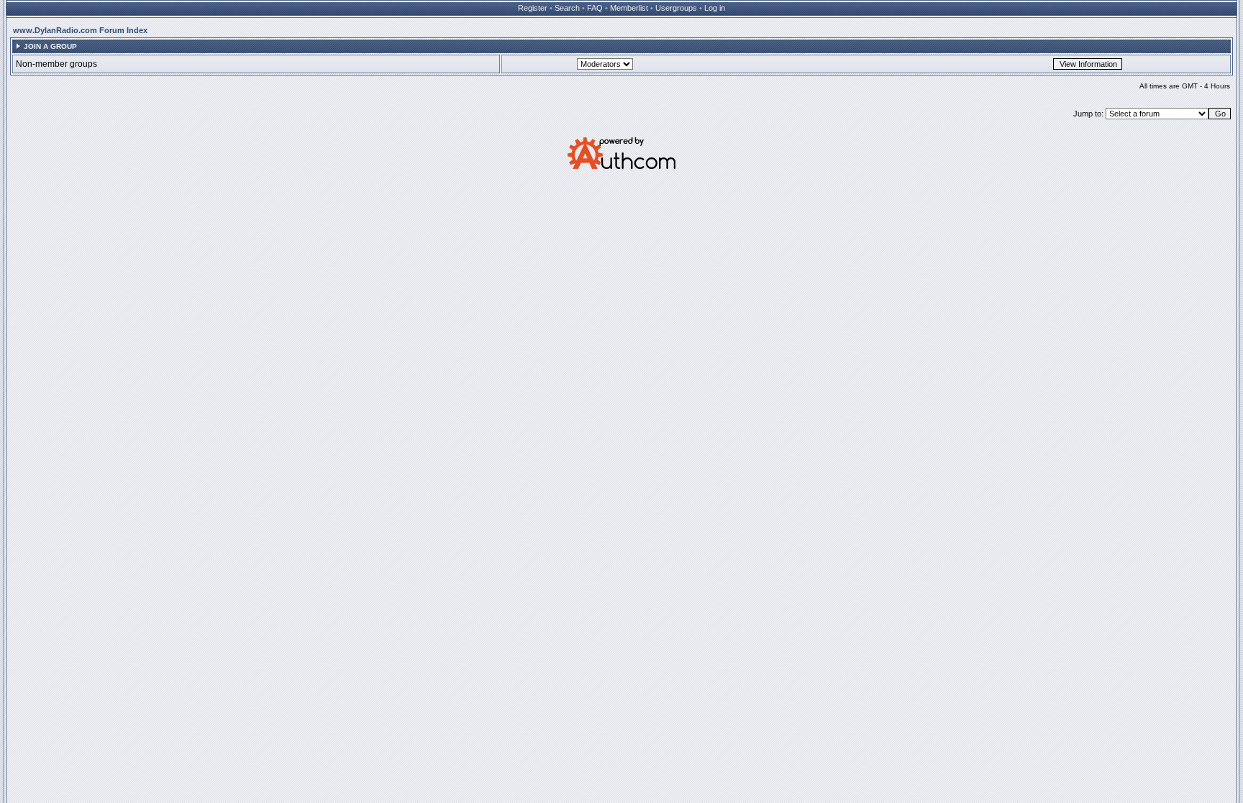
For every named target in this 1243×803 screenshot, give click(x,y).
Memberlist (629, 8)
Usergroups (676, 8)
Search (567, 8)
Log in (714, 8)
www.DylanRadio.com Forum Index (80, 30)
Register (532, 8)
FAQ (595, 8)
